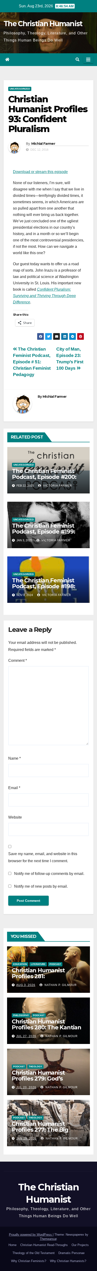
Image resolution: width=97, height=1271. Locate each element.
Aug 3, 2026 (25, 985)
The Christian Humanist (43, 23)
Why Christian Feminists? (28, 1261)
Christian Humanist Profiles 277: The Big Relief (40, 1129)
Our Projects (80, 1245)
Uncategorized (20, 88)
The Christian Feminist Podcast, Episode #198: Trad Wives (43, 586)
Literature (38, 964)
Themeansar (48, 1239)
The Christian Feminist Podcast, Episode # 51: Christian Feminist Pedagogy (32, 362)
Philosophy (21, 1015)
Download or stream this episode (40, 172)
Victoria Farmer (57, 485)
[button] (77, 60)
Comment (17, 660)
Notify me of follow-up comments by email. (49, 874)
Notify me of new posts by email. (41, 886)
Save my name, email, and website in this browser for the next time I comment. (42, 857)
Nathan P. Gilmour (60, 985)
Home (12, 1245)
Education (20, 964)
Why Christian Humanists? (68, 1261)
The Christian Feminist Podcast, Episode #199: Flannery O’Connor (43, 531)
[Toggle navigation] (88, 59)
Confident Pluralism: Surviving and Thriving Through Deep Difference (44, 295)
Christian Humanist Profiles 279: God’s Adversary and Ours (39, 1078)
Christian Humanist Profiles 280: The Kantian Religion (46, 1027)
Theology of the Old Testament (33, 1253)
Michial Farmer (43, 143)
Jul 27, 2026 (26, 1036)
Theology (35, 1066)
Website (15, 817)
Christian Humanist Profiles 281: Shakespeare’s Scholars (44, 976)
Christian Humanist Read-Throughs (44, 1245)
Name (14, 758)
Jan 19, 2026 (26, 1138)
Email (14, 788)
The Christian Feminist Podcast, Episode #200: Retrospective (44, 477)
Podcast (55, 964)
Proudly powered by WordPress (31, 1234)
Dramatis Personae (71, 1253)
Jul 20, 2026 (26, 1087)
